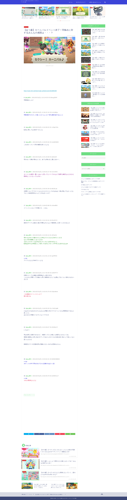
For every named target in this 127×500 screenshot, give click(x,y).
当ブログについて (81, 2)
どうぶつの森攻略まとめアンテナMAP (90, 178)
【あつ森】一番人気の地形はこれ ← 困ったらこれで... (98, 38)
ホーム (70, 2)
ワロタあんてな (85, 189)
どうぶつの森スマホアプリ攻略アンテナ (91, 187)
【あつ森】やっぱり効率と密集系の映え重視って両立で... (98, 66)
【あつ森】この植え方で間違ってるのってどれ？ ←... (98, 59)
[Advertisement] (49, 77)
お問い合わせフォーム (95, 2)
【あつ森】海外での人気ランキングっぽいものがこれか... (98, 31)
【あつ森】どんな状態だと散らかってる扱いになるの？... (98, 45)
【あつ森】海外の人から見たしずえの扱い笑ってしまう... (98, 80)
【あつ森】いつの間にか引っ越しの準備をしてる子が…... (98, 52)
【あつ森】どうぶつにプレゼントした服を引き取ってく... (98, 87)
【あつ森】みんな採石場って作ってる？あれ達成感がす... (98, 73)
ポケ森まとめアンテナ (86, 184)
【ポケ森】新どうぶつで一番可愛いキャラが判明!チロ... (98, 94)
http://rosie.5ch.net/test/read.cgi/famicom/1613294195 (40, 91)
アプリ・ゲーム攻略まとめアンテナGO (91, 191)
